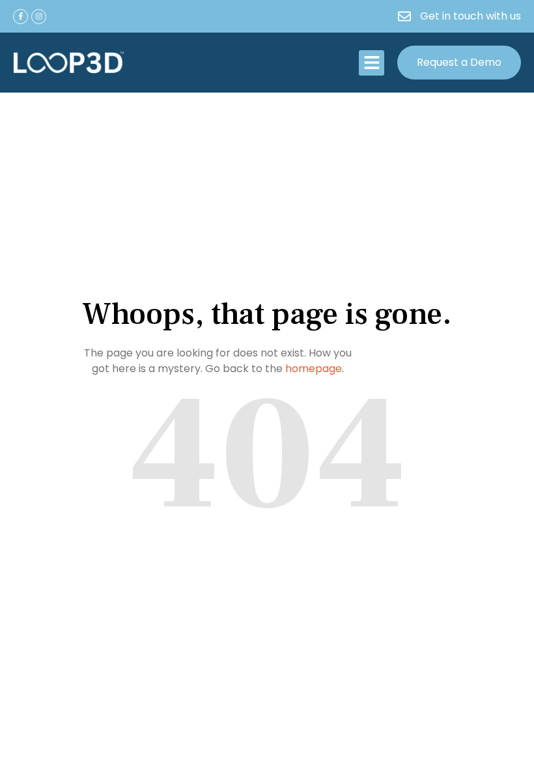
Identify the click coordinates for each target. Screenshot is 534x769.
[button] (371, 63)
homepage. (314, 368)
